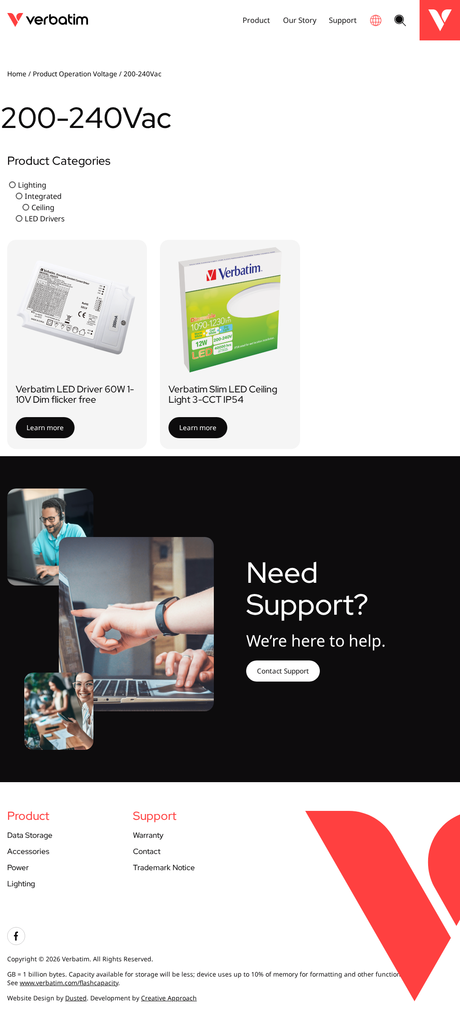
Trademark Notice (164, 867)
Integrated (43, 196)
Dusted (76, 998)
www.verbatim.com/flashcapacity (69, 982)
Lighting (32, 185)
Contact (146, 851)
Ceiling (42, 207)
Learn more (45, 427)
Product (256, 20)
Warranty (148, 835)
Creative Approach (169, 998)
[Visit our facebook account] (16, 942)
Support (343, 20)
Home (17, 73)
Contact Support (283, 670)
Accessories (28, 851)
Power (18, 867)
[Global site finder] (375, 20)
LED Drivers (45, 218)
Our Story (299, 20)
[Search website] (400, 21)
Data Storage (30, 835)
